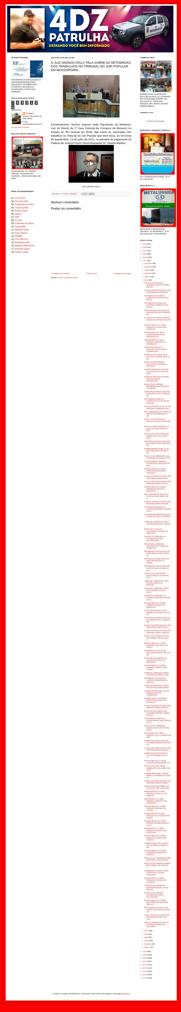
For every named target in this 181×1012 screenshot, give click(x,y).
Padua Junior (21, 252)
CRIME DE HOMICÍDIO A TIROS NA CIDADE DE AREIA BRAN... (157, 687)
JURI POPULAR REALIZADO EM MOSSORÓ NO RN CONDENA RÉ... (157, 620)
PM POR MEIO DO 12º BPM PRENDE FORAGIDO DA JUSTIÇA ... (155, 808)
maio (147, 934)
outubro (148, 270)
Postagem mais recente (61, 274)
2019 (145, 955)
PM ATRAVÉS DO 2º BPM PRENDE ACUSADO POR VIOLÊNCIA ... (155, 880)
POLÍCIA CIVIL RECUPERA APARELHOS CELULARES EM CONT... (157, 768)
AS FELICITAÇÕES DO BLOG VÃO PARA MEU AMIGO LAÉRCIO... (157, 632)
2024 (145, 251)
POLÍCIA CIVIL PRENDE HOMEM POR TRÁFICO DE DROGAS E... (157, 865)
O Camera (20, 198)
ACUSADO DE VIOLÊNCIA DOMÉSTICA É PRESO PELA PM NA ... (156, 298)
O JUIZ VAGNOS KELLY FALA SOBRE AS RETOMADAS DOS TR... (157, 612)
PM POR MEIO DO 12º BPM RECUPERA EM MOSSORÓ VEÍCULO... (156, 902)
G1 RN (18, 220)
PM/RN (18, 236)
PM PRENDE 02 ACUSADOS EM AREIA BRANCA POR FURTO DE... (157, 553)
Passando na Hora (24, 204)
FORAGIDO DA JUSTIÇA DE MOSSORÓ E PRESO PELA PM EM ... (157, 653)
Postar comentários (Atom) (68, 278)
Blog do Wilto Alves (25, 245)
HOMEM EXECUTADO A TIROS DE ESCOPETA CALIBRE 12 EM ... (156, 845)
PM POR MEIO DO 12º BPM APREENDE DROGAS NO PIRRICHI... (155, 853)
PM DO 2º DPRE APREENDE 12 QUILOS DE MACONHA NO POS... (156, 429)
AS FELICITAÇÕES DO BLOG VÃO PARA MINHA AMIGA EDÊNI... (157, 477)
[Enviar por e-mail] (82, 193)
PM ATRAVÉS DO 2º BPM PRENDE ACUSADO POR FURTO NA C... (155, 831)
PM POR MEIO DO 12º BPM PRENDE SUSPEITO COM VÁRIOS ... (155, 668)
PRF (17, 217)
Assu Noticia (21, 233)
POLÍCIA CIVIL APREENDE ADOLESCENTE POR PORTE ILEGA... (156, 728)
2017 (145, 961)
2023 (145, 254)
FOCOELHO (21, 239)
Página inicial (92, 274)
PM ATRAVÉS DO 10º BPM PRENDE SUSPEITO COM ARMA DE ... (155, 794)
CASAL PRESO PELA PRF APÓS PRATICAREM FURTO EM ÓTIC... (157, 917)
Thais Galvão (21, 207)
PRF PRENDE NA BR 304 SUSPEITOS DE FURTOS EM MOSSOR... (156, 401)
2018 (145, 958)
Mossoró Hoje (22, 230)
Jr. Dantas (64, 194)
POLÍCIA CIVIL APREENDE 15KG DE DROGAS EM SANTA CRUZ (157, 457)
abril (146, 937)
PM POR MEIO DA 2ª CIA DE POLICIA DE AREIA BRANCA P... (157, 762)
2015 (145, 968)
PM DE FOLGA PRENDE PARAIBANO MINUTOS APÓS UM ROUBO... (156, 386)
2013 (145, 975)
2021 (145, 261)
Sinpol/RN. (20, 226)
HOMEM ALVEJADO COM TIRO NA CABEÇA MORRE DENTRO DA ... (157, 743)
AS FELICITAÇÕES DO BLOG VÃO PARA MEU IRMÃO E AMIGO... (157, 782)
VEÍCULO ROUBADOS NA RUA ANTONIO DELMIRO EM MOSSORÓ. (156, 925)
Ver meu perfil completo (20, 127)
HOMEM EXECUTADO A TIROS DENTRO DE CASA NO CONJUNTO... (156, 873)
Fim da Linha (21, 201)
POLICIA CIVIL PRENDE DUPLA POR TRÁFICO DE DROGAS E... (156, 638)
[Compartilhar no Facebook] (90, 193)
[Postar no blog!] (85, 193)
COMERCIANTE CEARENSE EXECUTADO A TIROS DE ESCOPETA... (155, 700)
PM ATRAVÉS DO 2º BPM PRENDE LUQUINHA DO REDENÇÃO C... (155, 342)
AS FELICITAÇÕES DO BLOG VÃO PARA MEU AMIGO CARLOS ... (157, 483)
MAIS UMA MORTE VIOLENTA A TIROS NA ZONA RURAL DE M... (156, 496)
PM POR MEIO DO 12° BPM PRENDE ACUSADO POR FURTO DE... (155, 327)
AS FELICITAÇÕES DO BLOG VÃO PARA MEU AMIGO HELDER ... (157, 503)
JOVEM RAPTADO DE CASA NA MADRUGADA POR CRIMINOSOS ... (156, 693)
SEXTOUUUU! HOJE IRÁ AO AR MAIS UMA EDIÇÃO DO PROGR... (156, 561)
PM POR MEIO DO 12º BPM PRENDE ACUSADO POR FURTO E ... (155, 838)
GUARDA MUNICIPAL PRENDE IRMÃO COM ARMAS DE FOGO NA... (157, 776)
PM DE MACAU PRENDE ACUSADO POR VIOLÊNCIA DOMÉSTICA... (156, 546)
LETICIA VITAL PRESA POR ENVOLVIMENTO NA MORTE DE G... (156, 576)
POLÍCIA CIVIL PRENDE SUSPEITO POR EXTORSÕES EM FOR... (157, 285)
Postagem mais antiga (122, 274)
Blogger (127, 994)
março (147, 941)
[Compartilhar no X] (88, 193)
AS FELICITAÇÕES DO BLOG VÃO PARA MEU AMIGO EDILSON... (157, 749)
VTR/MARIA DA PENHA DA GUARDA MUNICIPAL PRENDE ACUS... (157, 509)
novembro (149, 267)
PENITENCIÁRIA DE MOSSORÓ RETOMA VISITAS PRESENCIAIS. (156, 379)
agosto (147, 277)
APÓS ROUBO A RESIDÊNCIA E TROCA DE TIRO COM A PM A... (157, 787)
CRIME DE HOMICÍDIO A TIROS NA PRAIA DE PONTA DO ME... (157, 674)
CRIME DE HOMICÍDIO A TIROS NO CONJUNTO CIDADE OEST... (156, 590)
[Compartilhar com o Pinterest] (93, 193)
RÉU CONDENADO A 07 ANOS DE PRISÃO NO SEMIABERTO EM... (157, 414)
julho (147, 280)
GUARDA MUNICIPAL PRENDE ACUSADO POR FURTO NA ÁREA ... (156, 372)
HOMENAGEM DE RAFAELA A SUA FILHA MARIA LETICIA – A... (156, 755)
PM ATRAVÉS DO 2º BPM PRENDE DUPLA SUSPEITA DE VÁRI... (157, 735)
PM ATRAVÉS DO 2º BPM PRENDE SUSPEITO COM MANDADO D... (155, 801)
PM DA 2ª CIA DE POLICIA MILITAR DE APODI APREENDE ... (157, 421)
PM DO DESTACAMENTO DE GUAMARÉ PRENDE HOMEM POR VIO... (157, 713)
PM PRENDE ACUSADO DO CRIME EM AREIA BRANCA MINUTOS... (156, 680)
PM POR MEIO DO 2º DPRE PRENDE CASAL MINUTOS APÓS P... (156, 645)
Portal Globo (21, 211)
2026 (145, 244)
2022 (145, 257)
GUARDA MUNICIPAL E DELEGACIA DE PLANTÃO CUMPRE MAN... (155, 349)
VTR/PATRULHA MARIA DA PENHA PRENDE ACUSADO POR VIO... (156, 888)
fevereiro (148, 944)
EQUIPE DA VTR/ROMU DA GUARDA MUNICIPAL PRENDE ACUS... (157, 598)
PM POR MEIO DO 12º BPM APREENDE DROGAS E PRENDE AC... (155, 489)
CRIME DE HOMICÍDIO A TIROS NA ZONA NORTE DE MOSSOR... (156, 583)
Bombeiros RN (22, 242)
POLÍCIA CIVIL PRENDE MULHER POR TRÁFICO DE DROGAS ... (157, 859)
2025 (145, 247)
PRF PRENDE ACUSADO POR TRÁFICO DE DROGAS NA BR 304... (157, 910)
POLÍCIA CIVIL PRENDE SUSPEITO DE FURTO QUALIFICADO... (154, 895)
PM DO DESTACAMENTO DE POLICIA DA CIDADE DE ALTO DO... (157, 357)
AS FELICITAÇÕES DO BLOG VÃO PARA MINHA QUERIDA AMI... (157, 291)
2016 (145, 965)
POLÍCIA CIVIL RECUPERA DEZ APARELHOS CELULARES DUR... (156, 436)
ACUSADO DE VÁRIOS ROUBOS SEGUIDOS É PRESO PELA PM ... (157, 320)
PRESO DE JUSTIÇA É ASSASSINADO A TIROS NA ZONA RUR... (156, 531)
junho (147, 931)
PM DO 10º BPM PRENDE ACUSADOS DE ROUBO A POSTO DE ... (155, 364)
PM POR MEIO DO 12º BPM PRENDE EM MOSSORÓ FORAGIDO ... (155, 471)
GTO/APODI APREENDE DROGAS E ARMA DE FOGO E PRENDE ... (157, 517)
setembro (148, 273)
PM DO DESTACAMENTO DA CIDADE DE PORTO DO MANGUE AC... (155, 660)
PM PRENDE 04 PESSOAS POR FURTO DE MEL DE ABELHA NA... (156, 568)
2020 (145, 952)
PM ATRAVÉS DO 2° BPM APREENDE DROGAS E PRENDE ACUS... (154, 335)
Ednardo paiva (22, 249)
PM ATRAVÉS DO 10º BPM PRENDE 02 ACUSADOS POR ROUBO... (157, 816)
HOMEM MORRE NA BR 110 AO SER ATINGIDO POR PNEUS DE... (156, 451)
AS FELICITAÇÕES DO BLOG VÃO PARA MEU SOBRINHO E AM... (157, 407)
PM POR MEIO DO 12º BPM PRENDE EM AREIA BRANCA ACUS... (156, 823)
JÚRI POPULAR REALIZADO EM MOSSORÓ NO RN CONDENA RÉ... (157, 312)
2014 (145, 971)
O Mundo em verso (24, 223)
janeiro (147, 947)
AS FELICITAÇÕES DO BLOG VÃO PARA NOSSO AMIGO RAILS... (157, 626)
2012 (145, 978)
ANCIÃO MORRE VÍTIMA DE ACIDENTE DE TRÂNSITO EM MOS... (157, 464)
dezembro (149, 263)
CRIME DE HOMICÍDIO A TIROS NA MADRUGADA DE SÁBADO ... (157, 524)
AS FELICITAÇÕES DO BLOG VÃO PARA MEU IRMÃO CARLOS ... (157, 707)
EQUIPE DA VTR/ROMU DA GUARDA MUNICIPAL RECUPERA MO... (154, 539)
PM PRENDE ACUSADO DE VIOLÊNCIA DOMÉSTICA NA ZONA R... (156, 305)
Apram (18, 214)
